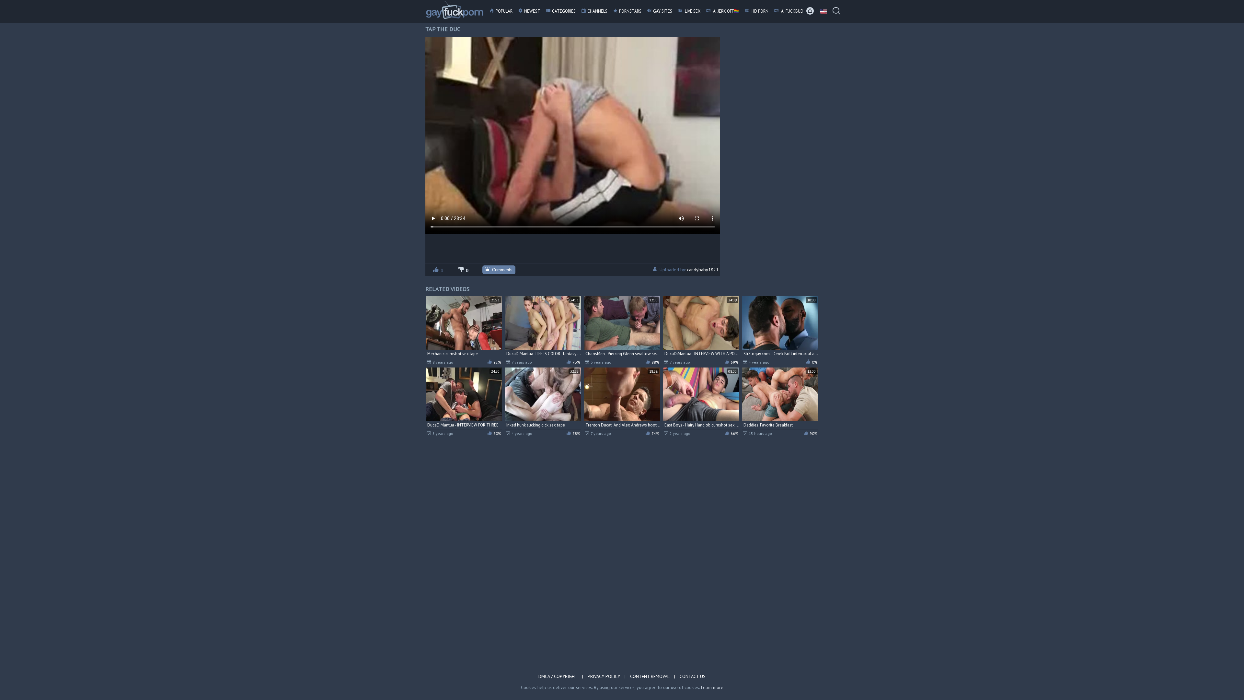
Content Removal (650, 676)
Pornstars (630, 11)
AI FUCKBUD (791, 11)
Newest (532, 11)
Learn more (712, 687)
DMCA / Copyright (558, 676)
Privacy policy (604, 676)
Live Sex (692, 11)
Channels (597, 11)
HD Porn (759, 11)
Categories (564, 11)
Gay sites (662, 11)
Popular (504, 11)
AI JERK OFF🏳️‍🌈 (725, 11)
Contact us (693, 676)
